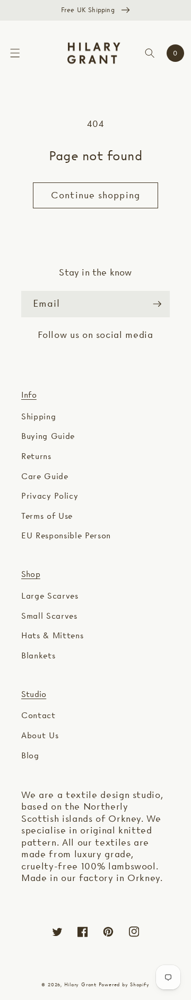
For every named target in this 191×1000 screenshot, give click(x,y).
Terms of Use (47, 516)
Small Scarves (49, 616)
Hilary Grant (80, 984)
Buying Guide (48, 436)
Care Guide (44, 476)
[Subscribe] (157, 304)
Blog (30, 755)
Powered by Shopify (124, 984)
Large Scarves (50, 596)
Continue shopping (95, 195)
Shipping (38, 416)
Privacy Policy (49, 496)
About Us (39, 735)
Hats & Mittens (52, 635)
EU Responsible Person (66, 535)
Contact (38, 715)
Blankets (38, 655)
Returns (36, 456)
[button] (15, 53)
